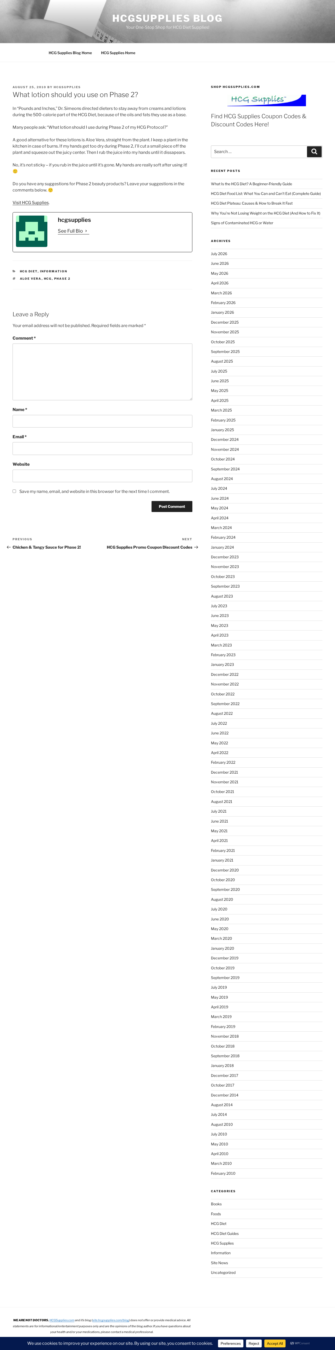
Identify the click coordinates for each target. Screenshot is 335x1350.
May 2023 (219, 625)
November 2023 (225, 566)
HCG (48, 278)
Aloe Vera (31, 278)
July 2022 (219, 723)
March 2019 (221, 1016)
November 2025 (225, 332)
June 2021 (219, 821)
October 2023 (223, 576)
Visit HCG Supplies (31, 202)
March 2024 (221, 527)
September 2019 (225, 977)
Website (21, 464)
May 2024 (219, 508)
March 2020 (221, 938)
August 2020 (222, 899)
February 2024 (223, 537)
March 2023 (221, 645)
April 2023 (219, 635)
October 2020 (223, 880)
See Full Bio (70, 231)
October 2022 (222, 694)
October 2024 (223, 459)
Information (54, 271)
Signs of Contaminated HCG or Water (242, 223)
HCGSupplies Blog (167, 18)
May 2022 (219, 743)
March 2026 (221, 293)
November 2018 (225, 1036)
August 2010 (222, 1124)
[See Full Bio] (86, 230)
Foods (216, 1214)
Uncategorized (223, 1272)
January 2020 (222, 948)
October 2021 (222, 791)
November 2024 (225, 449)
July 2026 (219, 253)
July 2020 (219, 909)
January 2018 (222, 1065)
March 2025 (221, 410)
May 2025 (219, 390)
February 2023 (223, 654)
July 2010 (219, 1134)
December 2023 (225, 557)
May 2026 (219, 273)
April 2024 (219, 518)
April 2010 (219, 1153)
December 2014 (224, 1095)
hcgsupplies (67, 87)
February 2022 (223, 762)
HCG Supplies (222, 1243)
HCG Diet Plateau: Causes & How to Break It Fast (252, 203)
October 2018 (222, 1046)
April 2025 (219, 400)
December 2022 (224, 674)
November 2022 (225, 684)
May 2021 (219, 831)
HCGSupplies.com (61, 1320)
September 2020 (225, 889)
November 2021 (224, 782)
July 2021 (219, 811)
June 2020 (220, 919)
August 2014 (222, 1104)
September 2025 (225, 351)
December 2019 (224, 958)
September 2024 (225, 469)
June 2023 (220, 615)
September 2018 (225, 1056)
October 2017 (222, 1085)
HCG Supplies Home (118, 52)
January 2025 (222, 430)
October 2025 (223, 342)
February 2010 (223, 1173)
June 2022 (219, 733)
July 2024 (219, 488)
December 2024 (225, 439)
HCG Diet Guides (225, 1233)
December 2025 (225, 322)
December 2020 (225, 870)
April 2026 (219, 283)
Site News (219, 1263)
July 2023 (219, 606)
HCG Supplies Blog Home (70, 52)
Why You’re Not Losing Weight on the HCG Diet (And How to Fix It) (265, 213)
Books (216, 1204)
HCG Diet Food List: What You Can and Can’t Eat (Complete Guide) (266, 193)
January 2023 (222, 664)
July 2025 (219, 371)
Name (20, 409)
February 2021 (223, 850)
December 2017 (224, 1075)
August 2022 (222, 713)
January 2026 (222, 312)
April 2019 (219, 1007)
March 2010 (221, 1163)
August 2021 (221, 801)
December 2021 (224, 772)
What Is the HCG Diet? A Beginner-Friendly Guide (251, 184)
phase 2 (62, 278)
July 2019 (219, 987)
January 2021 (222, 860)
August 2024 (222, 478)
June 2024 (220, 498)
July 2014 (219, 1114)
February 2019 (223, 1026)
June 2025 (220, 381)
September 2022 (225, 703)
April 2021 (219, 840)
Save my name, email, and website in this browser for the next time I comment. (94, 491)
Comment (24, 338)
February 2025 (223, 420)
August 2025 (222, 361)
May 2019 (219, 997)
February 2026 (223, 302)
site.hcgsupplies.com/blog (110, 1320)
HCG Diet (29, 271)
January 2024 (222, 547)
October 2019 (222, 968)
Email (20, 436)
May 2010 (219, 1144)
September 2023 (225, 586)
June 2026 (220, 263)
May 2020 (219, 928)
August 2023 (222, 596)
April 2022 (219, 752)
